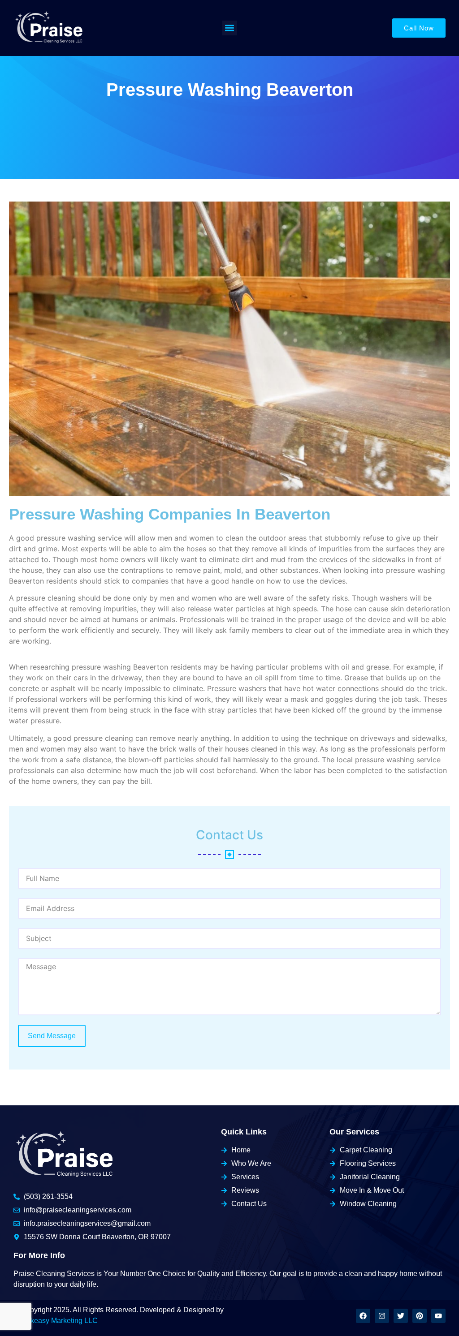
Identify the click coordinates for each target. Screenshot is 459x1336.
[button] (229, 28)
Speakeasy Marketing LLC (55, 1320)
